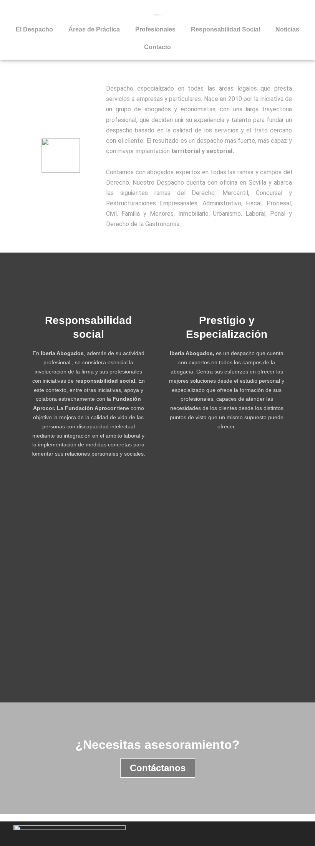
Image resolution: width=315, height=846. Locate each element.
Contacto (157, 47)
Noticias (287, 29)
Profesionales (155, 29)
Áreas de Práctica (94, 29)
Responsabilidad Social (225, 29)
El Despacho (34, 29)
